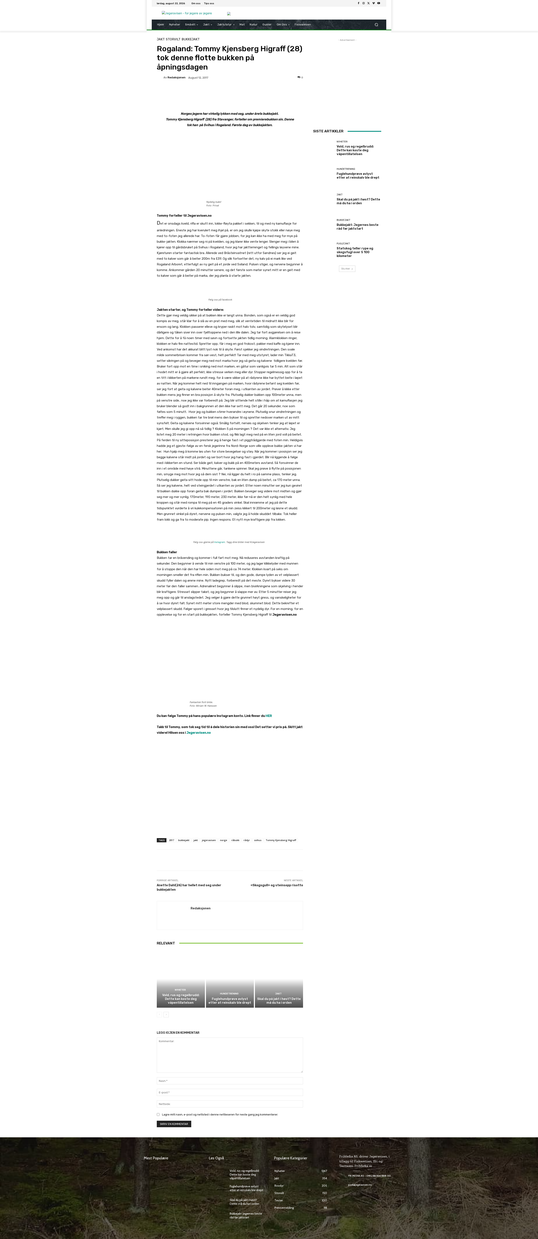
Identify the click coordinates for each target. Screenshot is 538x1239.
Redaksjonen (176, 77)
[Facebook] (358, 3)
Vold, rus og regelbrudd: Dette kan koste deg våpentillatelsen (180, 999)
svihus (257, 840)
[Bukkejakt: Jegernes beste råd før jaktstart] (323, 225)
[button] (376, 25)
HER (269, 716)
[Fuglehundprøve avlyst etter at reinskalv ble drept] (230, 979)
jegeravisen (209, 840)
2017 (171, 840)
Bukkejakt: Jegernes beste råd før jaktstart (357, 226)
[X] (368, 3)
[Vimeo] (373, 3)
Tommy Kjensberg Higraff (281, 840)
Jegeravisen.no (198, 733)
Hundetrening (229, 994)
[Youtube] (378, 3)
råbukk (235, 840)
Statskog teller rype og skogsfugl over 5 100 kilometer (355, 252)
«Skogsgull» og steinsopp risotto (277, 885)
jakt (196, 840)
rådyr (247, 840)
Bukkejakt (191, 39)
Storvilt (173, 39)
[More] (263, 92)
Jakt (161, 39)
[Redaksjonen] (160, 77)
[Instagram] (363, 3)
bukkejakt (183, 840)
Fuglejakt (343, 243)
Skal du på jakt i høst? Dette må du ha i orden (279, 1001)
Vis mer (345, 268)
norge (223, 840)
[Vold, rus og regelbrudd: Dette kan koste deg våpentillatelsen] (181, 979)
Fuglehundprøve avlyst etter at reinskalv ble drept (229, 1001)
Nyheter (180, 990)
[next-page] (166, 1014)
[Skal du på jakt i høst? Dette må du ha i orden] (279, 979)
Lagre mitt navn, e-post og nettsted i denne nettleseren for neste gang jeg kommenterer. (220, 1114)
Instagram (219, 542)
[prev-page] (159, 1014)
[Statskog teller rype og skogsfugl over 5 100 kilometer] (323, 250)
